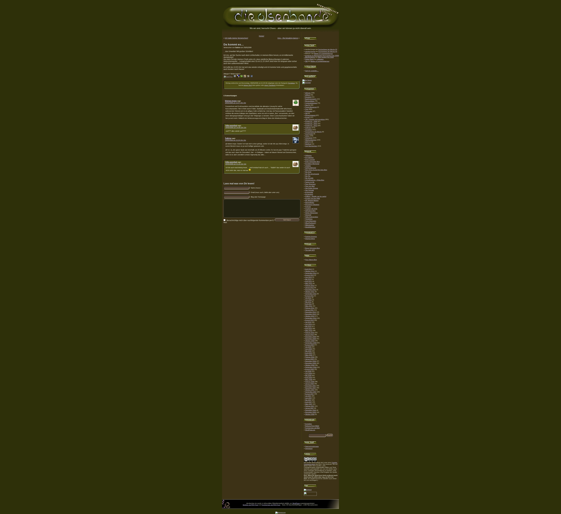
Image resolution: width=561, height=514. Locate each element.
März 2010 (308, 330)
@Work (307, 95)
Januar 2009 (309, 359)
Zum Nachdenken (311, 146)
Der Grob (308, 172)
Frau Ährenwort (310, 184)
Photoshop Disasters (312, 204)
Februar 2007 (309, 406)
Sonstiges (308, 129)
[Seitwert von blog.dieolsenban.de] (308, 489)
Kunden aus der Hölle (312, 198)
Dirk (306, 61)
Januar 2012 (309, 287)
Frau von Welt (310, 186)
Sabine (228, 138)
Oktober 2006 (310, 414)
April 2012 (308, 281)
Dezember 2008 (310, 361)
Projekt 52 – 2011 (311, 123)
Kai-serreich (309, 194)
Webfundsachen (310, 140)
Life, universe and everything (315, 119)
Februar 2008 (309, 381)
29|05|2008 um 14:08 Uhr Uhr (235, 127)
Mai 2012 (308, 279)
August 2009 (309, 345)
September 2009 (311, 343)
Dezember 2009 (310, 336)
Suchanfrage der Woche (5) (327, 49)
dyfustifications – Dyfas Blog (314, 180)
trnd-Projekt (309, 134)
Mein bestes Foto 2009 (326, 57)
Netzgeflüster (309, 202)
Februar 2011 (309, 308)
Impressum (308, 448)
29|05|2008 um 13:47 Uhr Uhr (235, 103)
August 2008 (309, 369)
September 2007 (311, 392)
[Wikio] (245, 77)
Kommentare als (312, 428)
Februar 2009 (309, 357)
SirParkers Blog (310, 211)
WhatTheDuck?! (310, 223)
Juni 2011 (308, 300)
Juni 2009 (308, 349)
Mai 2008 (308, 375)
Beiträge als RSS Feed (250, 505)
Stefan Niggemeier (311, 213)
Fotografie (308, 111)
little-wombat (231, 125)
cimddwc (308, 166)
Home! (261, 36)
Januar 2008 (309, 383)
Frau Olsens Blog (311, 259)
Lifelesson (320, 59)
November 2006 (310, 412)
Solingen (308, 127)
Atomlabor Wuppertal (312, 163)
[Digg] (248, 77)
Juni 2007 (308, 398)
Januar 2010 (309, 334)
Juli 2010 (308, 322)
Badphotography (311, 99)
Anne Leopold (310, 159)
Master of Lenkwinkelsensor (323, 53)
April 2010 (308, 328)
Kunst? (307, 117)
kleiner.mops (231, 101)
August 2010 (309, 320)
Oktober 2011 (309, 291)
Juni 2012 (308, 277)
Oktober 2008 (310, 365)
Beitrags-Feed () (312, 426)
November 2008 (310, 363)
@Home (308, 93)
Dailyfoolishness (310, 168)
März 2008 (308, 379)
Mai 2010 (308, 326)
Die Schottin (309, 178)
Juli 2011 (308, 298)
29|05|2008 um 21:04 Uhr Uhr (235, 164)
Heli (306, 113)
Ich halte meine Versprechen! (236, 38)
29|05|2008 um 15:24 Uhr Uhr (235, 140)
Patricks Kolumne (311, 236)
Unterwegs (308, 138)
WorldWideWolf (310, 227)
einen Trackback (270, 85)
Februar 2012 (309, 285)
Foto (306, 109)
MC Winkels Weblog (311, 200)
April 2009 (308, 353)
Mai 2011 (308, 302)
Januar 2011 (309, 310)
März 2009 (308, 355)
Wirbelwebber (309, 225)
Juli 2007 (308, 396)
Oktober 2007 (310, 390)
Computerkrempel (311, 103)
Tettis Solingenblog (311, 217)
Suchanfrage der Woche (313, 131)
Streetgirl (308, 215)
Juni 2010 (308, 324)
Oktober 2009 (310, 340)
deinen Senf (248, 85)
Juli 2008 (308, 371)
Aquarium (308, 97)
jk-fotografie (309, 192)
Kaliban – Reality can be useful (315, 196)
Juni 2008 (308, 373)
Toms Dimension (310, 221)
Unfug (307, 136)
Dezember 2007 (310, 385)
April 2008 (308, 377)
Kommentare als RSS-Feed (271, 505)
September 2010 (311, 318)
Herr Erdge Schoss (311, 188)
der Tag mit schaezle (312, 174)
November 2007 (310, 388)
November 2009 (310, 338)
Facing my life (309, 182)
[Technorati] (241, 77)
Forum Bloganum (311, 107)
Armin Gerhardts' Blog (312, 161)
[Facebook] (251, 77)
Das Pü (307, 105)
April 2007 (308, 402)
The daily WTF (310, 250)
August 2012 (309, 275)
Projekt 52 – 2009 (311, 121)
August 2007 (309, 394)
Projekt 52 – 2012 (311, 125)
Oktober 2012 (310, 271)
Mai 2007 (308, 400)
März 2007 (308, 404)
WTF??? (308, 142)
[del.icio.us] (238, 77)
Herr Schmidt (309, 190)
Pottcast (308, 206)
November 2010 (310, 314)
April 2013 (308, 269)
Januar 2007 (309, 408)
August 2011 (309, 296)
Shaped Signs (310, 238)
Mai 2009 (308, 351)
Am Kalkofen (309, 157)
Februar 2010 (309, 332)
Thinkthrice (308, 219)
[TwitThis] (228, 77)
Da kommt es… (234, 44)
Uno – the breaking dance (287, 38)
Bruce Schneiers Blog (312, 248)
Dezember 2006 (310, 410)
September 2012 (311, 273)
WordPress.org (310, 430)
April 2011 (308, 304)
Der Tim (307, 176)
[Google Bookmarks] (235, 77)
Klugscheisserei (310, 115)
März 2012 (308, 283)
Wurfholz (308, 144)
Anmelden (308, 424)
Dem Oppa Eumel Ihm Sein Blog (316, 170)
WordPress (296, 503)
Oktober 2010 (310, 316)
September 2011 (310, 293)
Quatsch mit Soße (311, 208)
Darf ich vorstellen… (312, 71)
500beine (308, 155)
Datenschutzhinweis (312, 446)
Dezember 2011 (310, 289)
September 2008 (311, 367)
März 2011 (308, 306)
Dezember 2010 (310, 312)
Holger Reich (309, 59)
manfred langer (310, 51)
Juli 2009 (308, 347)
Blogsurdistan (309, 101)
